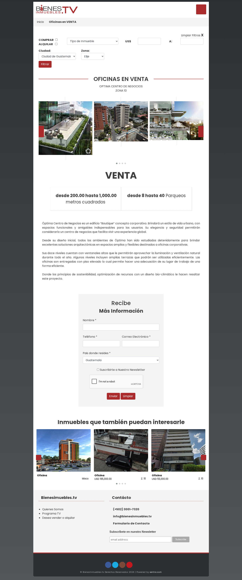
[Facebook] (108, 565)
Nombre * (89, 320)
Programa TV (51, 513)
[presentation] (41, 131)
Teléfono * (90, 337)
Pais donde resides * (97, 353)
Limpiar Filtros (192, 35)
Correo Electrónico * (136, 337)
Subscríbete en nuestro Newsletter (132, 531)
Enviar (113, 396)
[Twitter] (115, 565)
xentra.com (156, 572)
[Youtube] (129, 565)
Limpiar (128, 396)
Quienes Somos (52, 509)
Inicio (40, 22)
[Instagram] (122, 565)
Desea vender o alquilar (58, 518)
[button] (116, 163)
